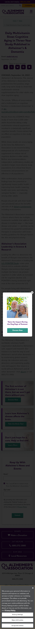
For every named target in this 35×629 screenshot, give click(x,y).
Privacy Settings (17, 614)
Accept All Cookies (17, 625)
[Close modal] (32, 292)
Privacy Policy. (10, 610)
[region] (17, 607)
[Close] (33, 588)
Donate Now (17, 330)
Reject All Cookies (17, 620)
